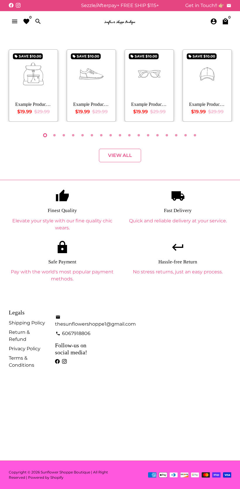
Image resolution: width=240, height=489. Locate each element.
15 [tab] (176, 135)
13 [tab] (157, 135)
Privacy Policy (24, 348)
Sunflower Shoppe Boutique (66, 472)
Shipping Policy (27, 323)
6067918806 (73, 333)
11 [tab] (138, 135)
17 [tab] (195, 135)
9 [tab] (120, 135)
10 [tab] (129, 135)
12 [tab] (148, 135)
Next (225, 86)
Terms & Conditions (21, 361)
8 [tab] (110, 135)
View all (120, 155)
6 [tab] (92, 135)
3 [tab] (63, 135)
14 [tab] (166, 135)
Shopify (57, 477)
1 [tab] (45, 135)
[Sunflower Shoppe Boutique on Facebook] (11, 5)
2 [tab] (54, 135)
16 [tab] (185, 135)
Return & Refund (19, 335)
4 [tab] (73, 135)
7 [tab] (101, 135)
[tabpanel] (33, 85)
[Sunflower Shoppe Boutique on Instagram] (18, 5)
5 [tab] (82, 135)
